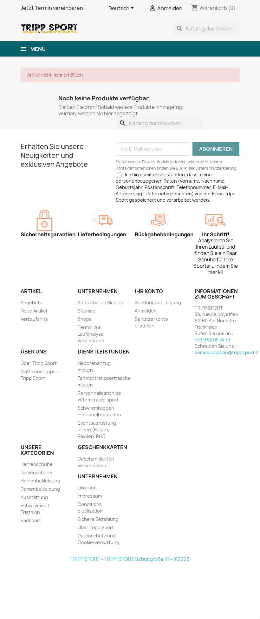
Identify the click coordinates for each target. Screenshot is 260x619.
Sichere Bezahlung (98, 519)
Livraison (87, 488)
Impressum (90, 496)
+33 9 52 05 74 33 (212, 340)
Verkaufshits (34, 319)
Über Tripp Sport (39, 363)
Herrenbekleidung (40, 481)
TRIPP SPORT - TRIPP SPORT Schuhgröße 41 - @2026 (130, 559)
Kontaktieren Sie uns (100, 302)
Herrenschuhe (37, 464)
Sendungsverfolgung (158, 302)
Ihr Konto (149, 291)
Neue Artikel (34, 311)
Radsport (31, 520)
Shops (85, 319)
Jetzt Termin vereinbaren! (53, 7)
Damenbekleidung (40, 489)
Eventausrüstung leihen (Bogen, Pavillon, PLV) (97, 429)
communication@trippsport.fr (227, 352)
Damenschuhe (36, 472)
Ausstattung (34, 497)
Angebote (31, 302)
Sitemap (86, 311)
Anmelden (146, 311)
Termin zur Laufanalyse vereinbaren (91, 334)
